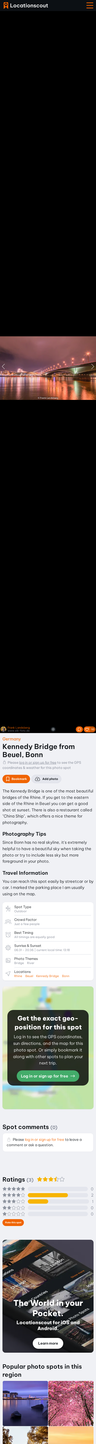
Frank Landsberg (19, 727)
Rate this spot (13, 1222)
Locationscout (26, 5)
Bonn (65, 976)
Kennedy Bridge (47, 976)
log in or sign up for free (37, 762)
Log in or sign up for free (45, 1076)
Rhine (18, 976)
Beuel (29, 976)
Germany (11, 738)
